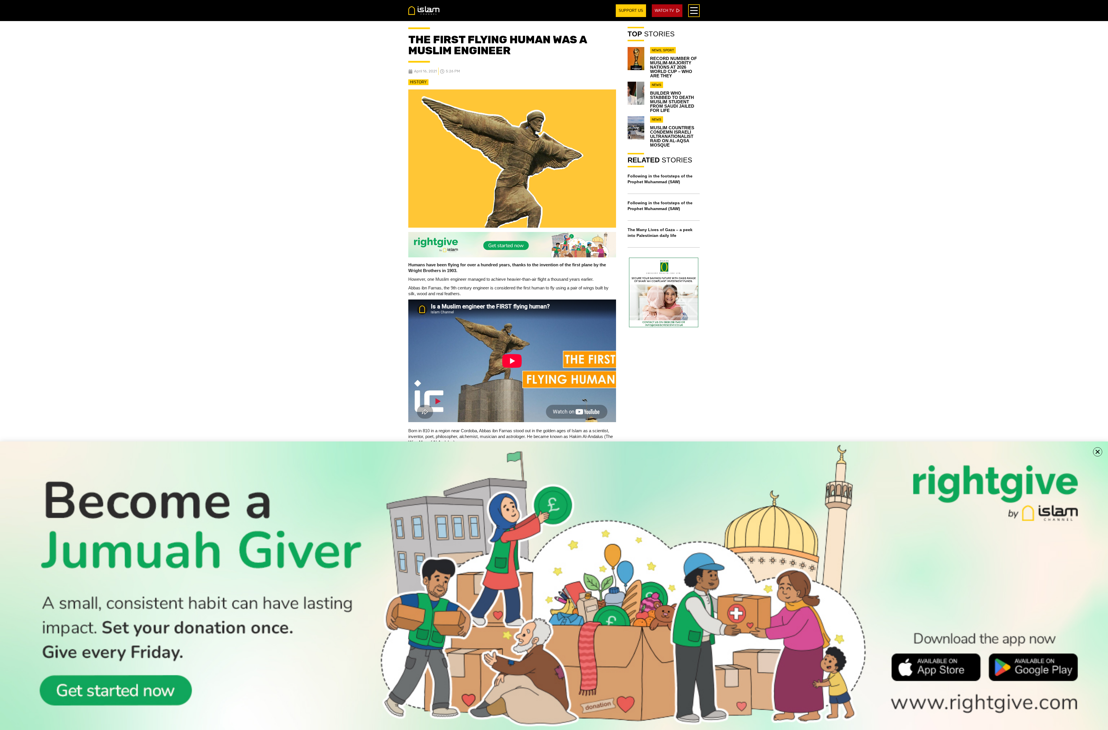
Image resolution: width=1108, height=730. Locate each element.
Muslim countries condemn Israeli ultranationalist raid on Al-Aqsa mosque (672, 136)
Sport (668, 50)
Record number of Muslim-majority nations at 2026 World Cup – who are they (673, 67)
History (418, 82)
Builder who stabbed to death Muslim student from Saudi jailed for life (672, 102)
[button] (1097, 451)
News (656, 50)
